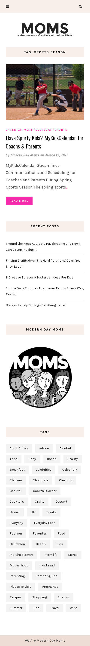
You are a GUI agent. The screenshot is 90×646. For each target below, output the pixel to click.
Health (41, 544)
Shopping (39, 597)
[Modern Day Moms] (45, 29)
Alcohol (65, 448)
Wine (73, 608)
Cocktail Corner (45, 491)
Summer (16, 608)
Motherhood (19, 565)
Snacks (63, 597)
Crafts (40, 502)
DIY (33, 512)
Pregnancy (50, 587)
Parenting (17, 576)
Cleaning (65, 480)
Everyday (44, 129)
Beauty (72, 459)
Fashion (16, 533)
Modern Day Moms (25, 155)
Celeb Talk (69, 470)
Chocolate (40, 480)
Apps (14, 459)
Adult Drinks (19, 448)
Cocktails (17, 502)
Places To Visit (20, 587)
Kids (60, 544)
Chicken (16, 480)
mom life (50, 555)
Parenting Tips (46, 576)
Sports (61, 129)
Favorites (40, 533)
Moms (73, 555)
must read (47, 565)
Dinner (15, 512)
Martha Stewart (21, 555)
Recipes (15, 597)
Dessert (61, 502)
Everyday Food (44, 523)
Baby (32, 459)
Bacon (52, 459)
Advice (44, 448)
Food (61, 533)
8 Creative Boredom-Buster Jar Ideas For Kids (39, 277)
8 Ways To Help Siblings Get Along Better (36, 305)
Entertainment (19, 129)
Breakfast (17, 470)
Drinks (51, 512)
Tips (36, 608)
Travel (54, 608)
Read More (19, 200)
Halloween (17, 544)
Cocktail (16, 491)
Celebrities (43, 470)
